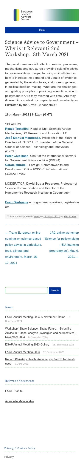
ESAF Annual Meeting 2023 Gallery (27, 344)
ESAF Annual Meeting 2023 (22, 352)
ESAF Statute (14, 391)
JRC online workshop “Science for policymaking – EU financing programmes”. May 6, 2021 (61, 244)
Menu (42, 30)
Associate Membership (19, 401)
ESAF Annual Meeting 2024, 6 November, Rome (35, 317)
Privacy (9, 456)
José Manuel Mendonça (22, 137)
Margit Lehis (70, 216)
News (37, 216)
